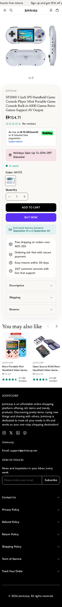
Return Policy (10, 534)
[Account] (51, 10)
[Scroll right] (56, 326)
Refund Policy (10, 522)
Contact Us (9, 497)
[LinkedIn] (18, 433)
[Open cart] (57, 10)
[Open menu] (5, 10)
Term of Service (11, 559)
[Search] (11, 10)
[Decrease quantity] (9, 196)
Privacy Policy (10, 509)
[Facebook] (25, 433)
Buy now (31, 217)
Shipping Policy (11, 546)
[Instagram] (4, 433)
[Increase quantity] (24, 196)
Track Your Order (12, 571)
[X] (11, 433)
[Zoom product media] (55, 22)
